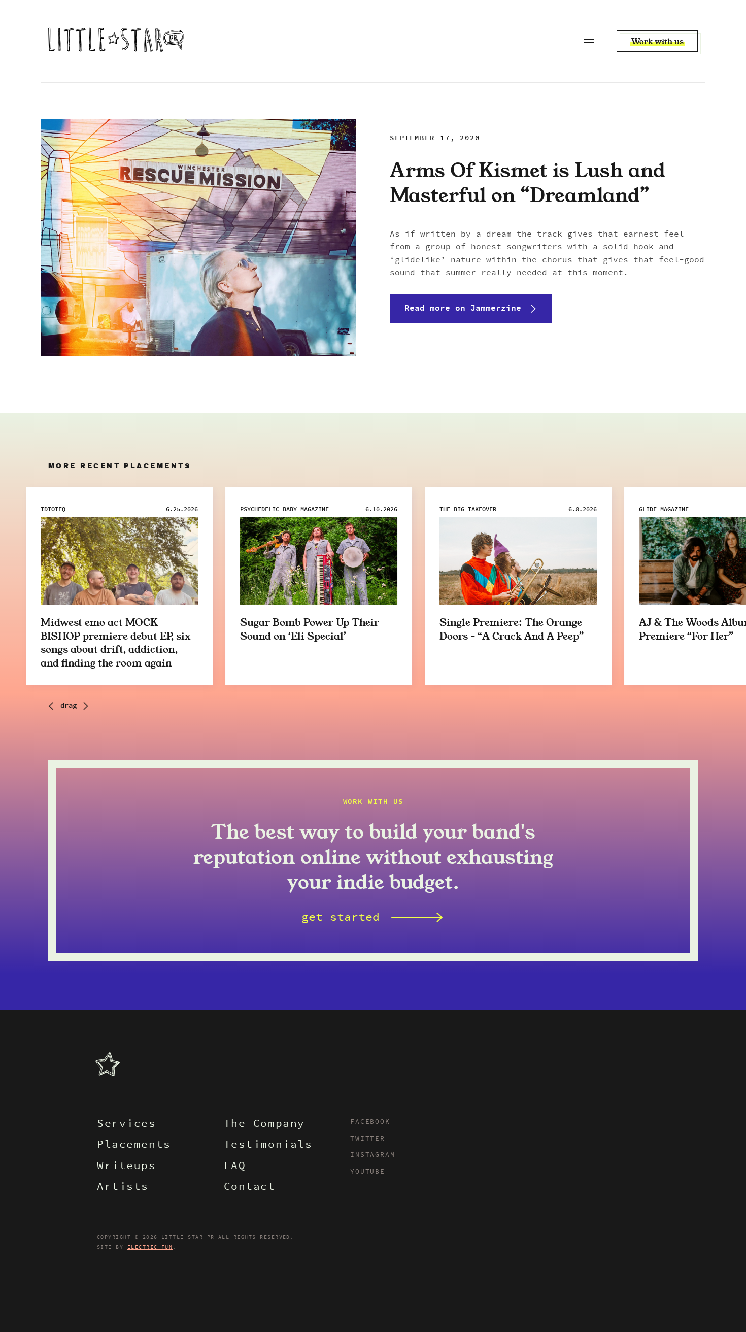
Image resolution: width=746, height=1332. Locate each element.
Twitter (367, 1139)
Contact (250, 1187)
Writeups (126, 1167)
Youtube (367, 1172)
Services (126, 1124)
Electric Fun (150, 1247)
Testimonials (268, 1145)
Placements (134, 1145)
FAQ (235, 1167)
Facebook (370, 1122)
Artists (123, 1187)
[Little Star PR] (116, 41)
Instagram (372, 1155)
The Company (264, 1124)
